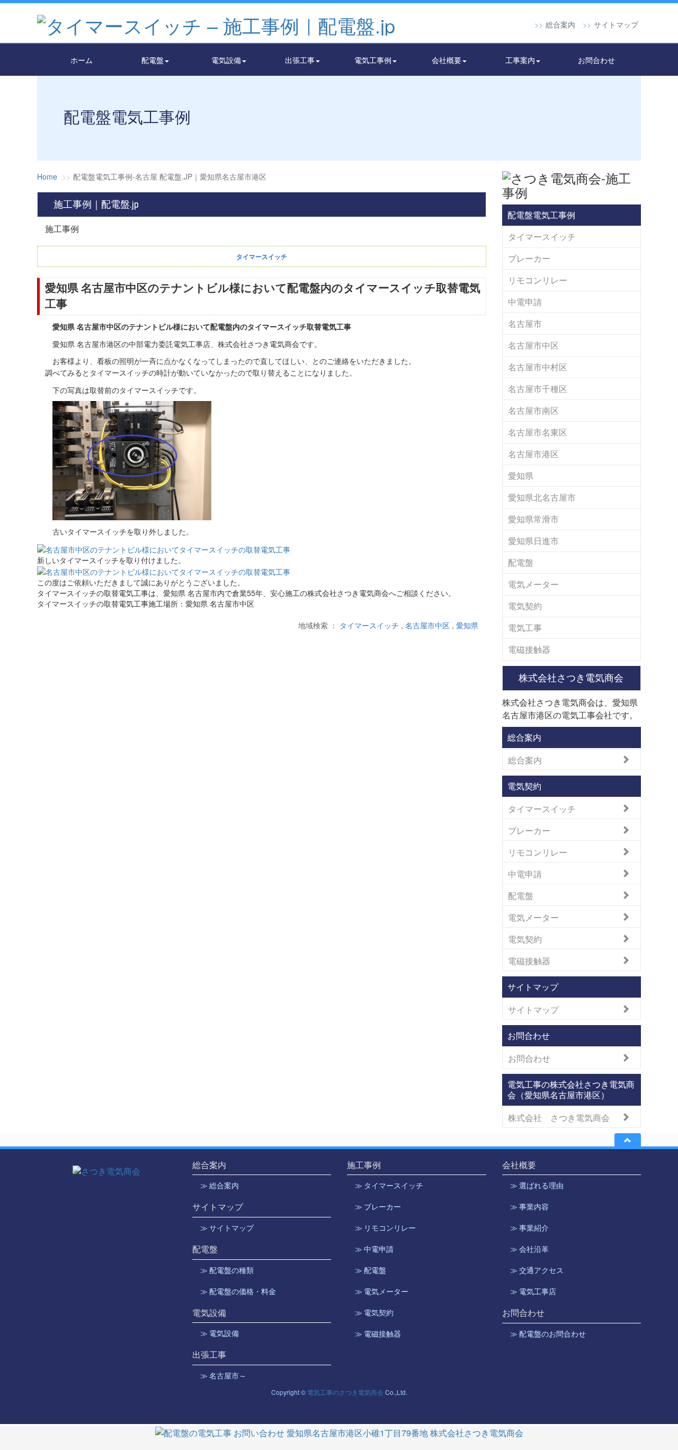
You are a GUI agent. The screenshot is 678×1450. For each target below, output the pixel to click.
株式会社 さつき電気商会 (559, 1117)
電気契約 (525, 606)
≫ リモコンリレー (385, 1228)
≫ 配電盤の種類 (227, 1270)
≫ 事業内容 (529, 1207)
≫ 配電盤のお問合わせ (548, 1334)
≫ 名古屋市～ (223, 1376)
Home (47, 176)
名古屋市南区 (533, 410)
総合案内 (560, 24)
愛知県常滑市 (533, 519)
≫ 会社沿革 (529, 1249)
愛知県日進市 (533, 541)
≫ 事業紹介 (529, 1228)
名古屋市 (525, 323)
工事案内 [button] (520, 60)
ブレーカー (529, 258)
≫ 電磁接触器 (378, 1334)
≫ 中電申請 (374, 1249)
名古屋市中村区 (537, 367)
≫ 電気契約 (374, 1313)
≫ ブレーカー (378, 1207)
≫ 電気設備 (219, 1333)
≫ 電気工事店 (533, 1291)
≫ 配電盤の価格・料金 (238, 1291)
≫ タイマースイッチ (389, 1185)
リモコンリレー (537, 280)
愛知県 (467, 625)
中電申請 (525, 302)
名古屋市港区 (533, 454)
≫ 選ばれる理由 (537, 1185)
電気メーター (533, 584)
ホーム (81, 60)
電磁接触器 (529, 649)
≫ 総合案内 (219, 1185)
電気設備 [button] (226, 60)
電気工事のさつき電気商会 (345, 1391)
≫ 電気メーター (381, 1291)
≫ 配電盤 (370, 1270)
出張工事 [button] (300, 60)
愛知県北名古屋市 (542, 497)
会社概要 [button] (446, 60)
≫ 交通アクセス (537, 1270)
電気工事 (525, 627)
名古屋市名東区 (537, 432)
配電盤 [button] (152, 60)
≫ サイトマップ (227, 1228)
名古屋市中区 (427, 625)
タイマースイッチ (369, 625)
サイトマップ (616, 24)
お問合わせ (596, 60)
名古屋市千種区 (537, 388)
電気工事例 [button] (372, 60)
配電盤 (520, 562)
